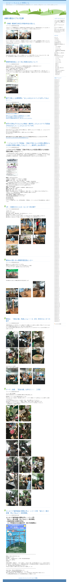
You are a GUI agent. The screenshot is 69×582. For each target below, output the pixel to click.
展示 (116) (57, 66)
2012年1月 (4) (56, 269)
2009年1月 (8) (56, 318)
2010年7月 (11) (56, 294)
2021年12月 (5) (56, 110)
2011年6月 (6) (56, 279)
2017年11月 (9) (56, 175)
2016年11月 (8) (56, 191)
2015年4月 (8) (56, 217)
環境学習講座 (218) (58, 71)
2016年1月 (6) (56, 205)
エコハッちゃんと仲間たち (17, 3)
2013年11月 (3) (56, 240)
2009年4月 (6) (56, 314)
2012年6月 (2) (56, 263)
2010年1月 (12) (56, 302)
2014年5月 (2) (56, 232)
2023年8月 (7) (56, 83)
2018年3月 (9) (56, 170)
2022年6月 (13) (56, 102)
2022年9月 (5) (56, 98)
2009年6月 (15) (56, 311)
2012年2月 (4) (56, 268)
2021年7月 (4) (56, 117)
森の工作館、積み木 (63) (59, 67)
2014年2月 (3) (56, 236)
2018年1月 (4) (56, 172)
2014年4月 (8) (56, 233)
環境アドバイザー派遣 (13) (59, 70)
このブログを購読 (58, 323)
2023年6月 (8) (56, 86)
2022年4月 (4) (56, 105)
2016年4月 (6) (56, 201)
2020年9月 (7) (56, 129)
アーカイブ (32, 577)
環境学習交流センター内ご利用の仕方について (22, 62)
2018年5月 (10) (56, 167)
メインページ (27, 577)
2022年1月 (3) (56, 109)
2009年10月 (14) (57, 306)
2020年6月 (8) (56, 133)
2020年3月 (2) (56, 137)
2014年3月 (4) (56, 234)
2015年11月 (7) (56, 207)
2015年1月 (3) (56, 221)
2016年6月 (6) (56, 198)
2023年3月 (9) (56, 90)
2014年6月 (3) (56, 230)
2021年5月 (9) (56, 120)
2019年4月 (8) (56, 152)
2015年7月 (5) (56, 213)
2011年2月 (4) (56, 284)
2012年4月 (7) (56, 265)
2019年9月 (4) (56, 145)
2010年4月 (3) (56, 298)
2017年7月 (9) (56, 180)
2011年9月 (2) (56, 275)
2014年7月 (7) (56, 229)
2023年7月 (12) (56, 85)
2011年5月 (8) (56, 280)
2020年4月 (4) (56, 136)
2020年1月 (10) (56, 140)
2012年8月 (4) (56, 260)
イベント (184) (57, 59)
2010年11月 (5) (56, 288)
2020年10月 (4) (56, 128)
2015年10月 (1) (56, 209)
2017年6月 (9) (56, 182)
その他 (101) (56, 38)
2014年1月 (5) (56, 237)
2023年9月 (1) (56, 82)
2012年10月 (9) (56, 257)
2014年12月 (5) (56, 222)
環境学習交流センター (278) (59, 55)
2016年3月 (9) (56, 202)
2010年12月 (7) (56, 287)
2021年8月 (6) (56, 116)
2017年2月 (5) (56, 187)
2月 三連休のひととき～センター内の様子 (21, 207)
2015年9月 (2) (56, 210)
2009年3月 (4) (56, 315)
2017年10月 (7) (56, 176)
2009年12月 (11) (57, 303)
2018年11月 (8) (56, 159)
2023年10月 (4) (56, 81)
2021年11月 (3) (56, 112)
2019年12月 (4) (56, 141)
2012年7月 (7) (56, 261)
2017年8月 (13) (56, 179)
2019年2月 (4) (56, 155)
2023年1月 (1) (56, 93)
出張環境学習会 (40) (57, 42)
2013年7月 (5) (56, 245)
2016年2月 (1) (56, 203)
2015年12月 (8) (56, 206)
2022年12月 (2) (56, 94)
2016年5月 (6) (56, 199)
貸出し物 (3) (57, 74)
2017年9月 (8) (56, 178)
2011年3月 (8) (56, 283)
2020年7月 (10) (56, 132)
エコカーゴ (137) (58, 62)
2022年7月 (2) (56, 101)
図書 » (36, 577)
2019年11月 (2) (56, 143)
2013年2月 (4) (56, 252)
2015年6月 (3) (56, 214)
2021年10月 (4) (56, 113)
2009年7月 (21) (56, 310)
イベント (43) (57, 47)
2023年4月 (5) (56, 89)
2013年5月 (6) (56, 248)
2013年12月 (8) (56, 238)
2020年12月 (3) (56, 125)
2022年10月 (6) (56, 97)
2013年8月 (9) (56, 244)
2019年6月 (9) (56, 149)
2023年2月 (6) (56, 91)
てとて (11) (57, 58)
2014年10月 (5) (56, 225)
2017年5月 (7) (56, 183)
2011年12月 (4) (56, 271)
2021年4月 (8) (56, 121)
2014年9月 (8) (56, 226)
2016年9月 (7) (56, 194)
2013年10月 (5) (56, 241)
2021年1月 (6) (56, 124)
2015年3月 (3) (56, 218)
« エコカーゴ (21, 577)
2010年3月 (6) (56, 299)
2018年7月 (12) (56, 164)
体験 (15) (56, 63)
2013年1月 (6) (56, 253)
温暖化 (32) (56, 54)
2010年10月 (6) (56, 290)
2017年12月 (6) (56, 174)
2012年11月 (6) (56, 256)
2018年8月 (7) (56, 163)
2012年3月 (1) (56, 267)
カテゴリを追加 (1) (57, 41)
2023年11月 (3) (56, 79)
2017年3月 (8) (56, 186)
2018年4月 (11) (56, 168)
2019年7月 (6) (56, 148)
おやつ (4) (56, 37)
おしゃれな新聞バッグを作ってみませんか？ (15, 117)
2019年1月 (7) (56, 156)
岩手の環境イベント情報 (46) (59, 52)
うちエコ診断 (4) (58, 46)
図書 (60, 27)
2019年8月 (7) (56, 147)
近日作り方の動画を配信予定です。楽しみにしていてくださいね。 (19, 118)
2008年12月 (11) (57, 319)
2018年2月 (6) (56, 171)
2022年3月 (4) (56, 106)
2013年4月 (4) (56, 249)
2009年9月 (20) (56, 307)
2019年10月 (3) (56, 144)
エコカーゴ (61, 24)
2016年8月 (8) (56, 195)
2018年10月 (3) (56, 160)
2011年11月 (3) (56, 272)
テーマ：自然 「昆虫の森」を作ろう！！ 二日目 (23, 389)
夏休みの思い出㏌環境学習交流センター (19, 260)
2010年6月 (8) (56, 295)
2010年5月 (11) (56, 296)
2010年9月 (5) (56, 291)
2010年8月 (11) (56, 292)
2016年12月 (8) (56, 190)
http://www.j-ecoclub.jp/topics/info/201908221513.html (17, 137)
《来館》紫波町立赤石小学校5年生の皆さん (20, 23)
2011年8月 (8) (56, 276)
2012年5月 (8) (56, 264)
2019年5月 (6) (56, 151)
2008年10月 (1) (56, 321)
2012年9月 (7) (56, 259)
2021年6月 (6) (56, 118)
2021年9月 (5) (56, 114)
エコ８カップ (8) (58, 49)
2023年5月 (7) (56, 87)
